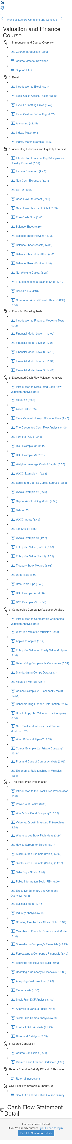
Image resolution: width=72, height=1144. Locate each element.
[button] (2, 3)
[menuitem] (2, 9)
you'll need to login (51, 1128)
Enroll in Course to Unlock (36, 1133)
